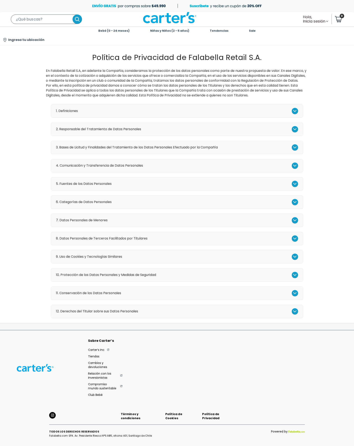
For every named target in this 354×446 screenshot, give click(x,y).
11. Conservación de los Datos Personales (88, 293)
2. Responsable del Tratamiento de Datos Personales (98, 129)
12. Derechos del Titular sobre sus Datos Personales (97, 311)
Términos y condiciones (131, 416)
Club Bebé (95, 395)
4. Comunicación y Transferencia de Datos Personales (99, 165)
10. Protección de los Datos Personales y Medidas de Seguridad (106, 274)
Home (43, 49)
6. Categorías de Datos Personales (84, 202)
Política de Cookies (173, 416)
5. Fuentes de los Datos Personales (84, 183)
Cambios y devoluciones (97, 365)
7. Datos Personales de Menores (82, 220)
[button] (46, 19)
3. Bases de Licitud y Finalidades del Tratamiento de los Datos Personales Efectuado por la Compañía (137, 147)
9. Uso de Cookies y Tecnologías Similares (89, 256)
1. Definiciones (67, 110)
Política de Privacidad (210, 416)
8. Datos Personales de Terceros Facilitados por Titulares (102, 238)
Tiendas (93, 356)
